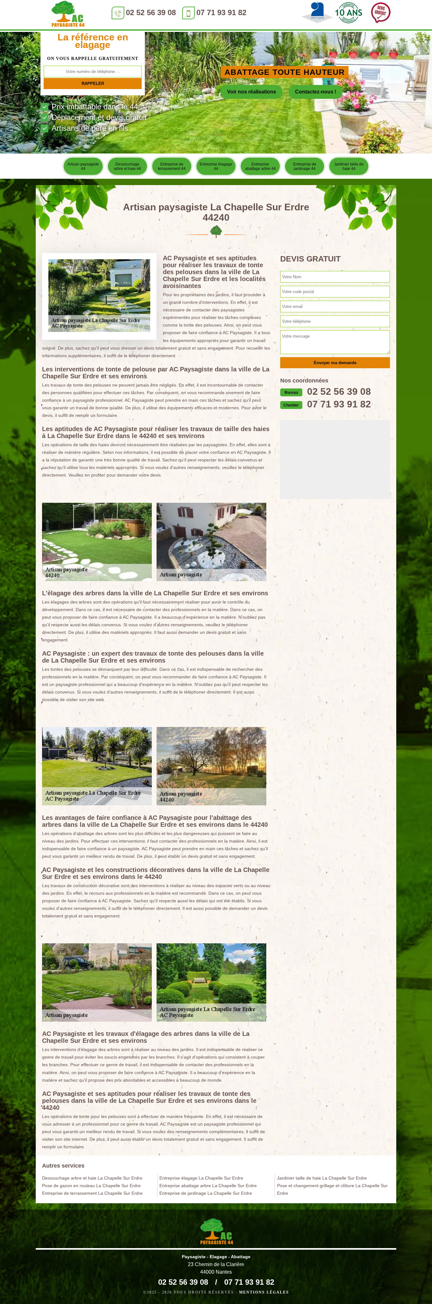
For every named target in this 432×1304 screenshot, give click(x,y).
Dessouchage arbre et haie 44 (127, 166)
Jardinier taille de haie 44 (349, 166)
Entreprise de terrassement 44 (172, 166)
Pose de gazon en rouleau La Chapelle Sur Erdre (91, 1185)
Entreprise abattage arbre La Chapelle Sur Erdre (208, 1185)
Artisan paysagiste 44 (83, 166)
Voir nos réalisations (251, 91)
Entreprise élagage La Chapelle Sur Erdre (201, 1178)
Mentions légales (264, 1292)
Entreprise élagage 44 (216, 166)
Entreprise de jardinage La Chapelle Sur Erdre (205, 1193)
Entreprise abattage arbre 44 (260, 166)
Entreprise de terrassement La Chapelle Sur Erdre (92, 1193)
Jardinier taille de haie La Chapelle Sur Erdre (322, 1178)
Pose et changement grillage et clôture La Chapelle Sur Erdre (332, 1189)
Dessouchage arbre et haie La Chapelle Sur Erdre (92, 1178)
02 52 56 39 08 (151, 12)
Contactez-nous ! (315, 91)
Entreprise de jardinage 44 (304, 166)
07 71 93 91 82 (221, 12)
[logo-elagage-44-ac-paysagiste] (67, 15)
